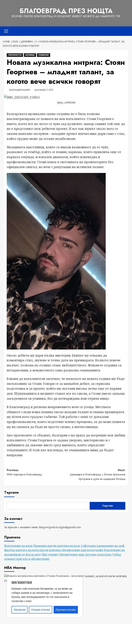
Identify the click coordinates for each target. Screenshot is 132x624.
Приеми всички (66, 609)
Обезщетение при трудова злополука (85, 554)
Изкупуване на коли (18, 546)
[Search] (126, 31)
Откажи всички (40, 609)
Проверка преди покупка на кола (56, 546)
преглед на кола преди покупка (38, 550)
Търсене (11, 492)
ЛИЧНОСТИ (14, 55)
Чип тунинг (49, 554)
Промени (19, 609)
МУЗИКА (30, 55)
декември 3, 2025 (43, 89)
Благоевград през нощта (66, 11)
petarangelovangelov (19, 89)
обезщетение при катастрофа (82, 550)
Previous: (24, 472)
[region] (44, 597)
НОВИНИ (43, 55)
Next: (97, 474)
